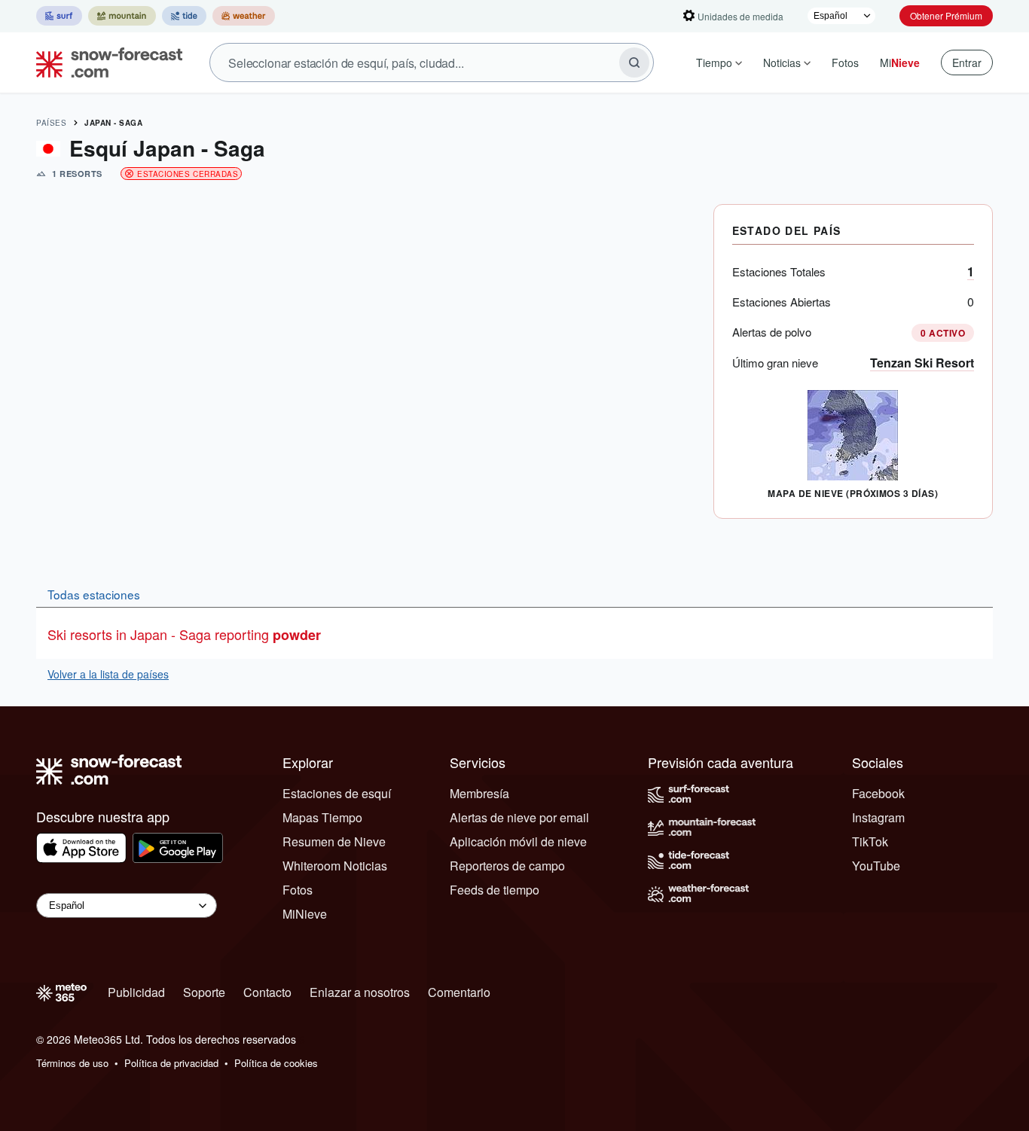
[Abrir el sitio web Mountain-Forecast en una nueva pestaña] (122, 16)
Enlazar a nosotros (360, 992)
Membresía (479, 793)
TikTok (870, 841)
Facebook (878, 793)
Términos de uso (72, 1063)
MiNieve (304, 913)
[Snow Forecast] (104, 62)
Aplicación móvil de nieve (518, 841)
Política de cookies (276, 1063)
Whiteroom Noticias (334, 865)
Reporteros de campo (507, 865)
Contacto (267, 992)
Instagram (878, 817)
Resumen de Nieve (334, 841)
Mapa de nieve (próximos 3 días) (853, 493)
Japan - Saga (113, 122)
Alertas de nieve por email (519, 817)
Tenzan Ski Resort (922, 362)
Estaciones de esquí (336, 793)
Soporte (204, 992)
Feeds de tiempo (494, 889)
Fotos (845, 62)
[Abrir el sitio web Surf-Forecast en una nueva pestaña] (59, 16)
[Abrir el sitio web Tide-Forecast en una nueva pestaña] (184, 16)
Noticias (782, 62)
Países (51, 122)
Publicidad (136, 992)
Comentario (459, 992)
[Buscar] (634, 62)
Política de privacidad (171, 1063)
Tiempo (714, 62)
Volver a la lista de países (108, 673)
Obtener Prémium (946, 15)
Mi (900, 62)
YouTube (876, 865)
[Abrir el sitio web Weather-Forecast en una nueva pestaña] (243, 16)
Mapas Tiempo (322, 817)
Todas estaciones (93, 594)
